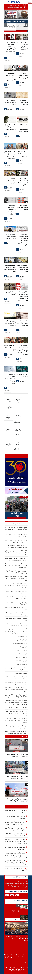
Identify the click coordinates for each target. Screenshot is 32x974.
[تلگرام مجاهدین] (17, 2)
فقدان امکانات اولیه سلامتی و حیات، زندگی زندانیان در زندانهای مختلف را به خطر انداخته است (16, 553)
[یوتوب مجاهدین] (14, 2)
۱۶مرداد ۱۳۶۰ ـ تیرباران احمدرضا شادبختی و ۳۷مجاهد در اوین (18, 22)
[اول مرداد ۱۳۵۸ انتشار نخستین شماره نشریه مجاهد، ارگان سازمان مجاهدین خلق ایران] (22, 228)
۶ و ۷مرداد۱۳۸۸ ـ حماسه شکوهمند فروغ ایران (23, 154)
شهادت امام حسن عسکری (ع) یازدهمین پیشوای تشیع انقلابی (16, 669)
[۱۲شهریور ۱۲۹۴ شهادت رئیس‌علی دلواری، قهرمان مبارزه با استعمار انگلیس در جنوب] (22, 286)
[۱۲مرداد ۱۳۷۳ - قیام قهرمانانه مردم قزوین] (10, 95)
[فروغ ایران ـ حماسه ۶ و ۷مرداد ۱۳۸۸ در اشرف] (10, 340)
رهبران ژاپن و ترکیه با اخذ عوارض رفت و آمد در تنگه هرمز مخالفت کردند (16, 572)
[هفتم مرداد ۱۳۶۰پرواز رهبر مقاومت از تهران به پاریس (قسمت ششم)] (10, 369)
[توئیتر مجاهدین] (12, 2)
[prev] (5, 25)
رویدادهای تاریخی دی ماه (17, 448)
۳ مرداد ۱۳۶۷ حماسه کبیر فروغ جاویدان (11, 180)
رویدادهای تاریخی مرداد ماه (18, 416)
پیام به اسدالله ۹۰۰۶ (22, 636)
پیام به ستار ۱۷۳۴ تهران (21, 657)
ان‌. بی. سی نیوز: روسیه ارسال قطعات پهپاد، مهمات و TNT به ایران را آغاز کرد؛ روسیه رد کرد (16, 713)
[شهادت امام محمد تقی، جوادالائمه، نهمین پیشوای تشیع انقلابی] (10, 259)
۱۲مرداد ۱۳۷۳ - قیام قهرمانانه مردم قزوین (10, 102)
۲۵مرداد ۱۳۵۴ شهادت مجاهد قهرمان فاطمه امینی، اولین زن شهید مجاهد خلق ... (11, 47)
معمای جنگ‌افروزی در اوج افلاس (19, 524)
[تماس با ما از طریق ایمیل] (16, 895)
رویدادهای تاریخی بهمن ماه (18, 443)
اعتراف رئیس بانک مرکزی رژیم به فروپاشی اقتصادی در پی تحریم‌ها (16, 598)
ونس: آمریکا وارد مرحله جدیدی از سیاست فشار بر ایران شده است (16, 603)
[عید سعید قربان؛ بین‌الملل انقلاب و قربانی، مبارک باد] (10, 228)
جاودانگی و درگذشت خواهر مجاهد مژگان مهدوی (16, 619)
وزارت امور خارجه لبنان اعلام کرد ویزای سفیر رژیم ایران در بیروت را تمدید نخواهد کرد (16, 732)
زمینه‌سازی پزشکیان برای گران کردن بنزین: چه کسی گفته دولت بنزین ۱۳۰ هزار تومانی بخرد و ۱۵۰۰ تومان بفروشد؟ (16, 529)
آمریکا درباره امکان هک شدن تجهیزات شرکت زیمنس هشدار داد (16, 727)
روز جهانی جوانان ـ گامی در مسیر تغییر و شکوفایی (10, 323)
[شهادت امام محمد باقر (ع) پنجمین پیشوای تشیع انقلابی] (22, 259)
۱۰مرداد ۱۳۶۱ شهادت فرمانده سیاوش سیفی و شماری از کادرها (23, 128)
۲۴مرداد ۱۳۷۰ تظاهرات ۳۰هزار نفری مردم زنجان (23, 75)
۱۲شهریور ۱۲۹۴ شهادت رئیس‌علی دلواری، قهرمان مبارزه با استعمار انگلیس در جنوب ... (22, 296)
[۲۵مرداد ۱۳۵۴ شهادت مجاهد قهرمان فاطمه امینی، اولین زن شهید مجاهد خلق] (10, 37)
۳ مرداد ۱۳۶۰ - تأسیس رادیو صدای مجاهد (22, 207)
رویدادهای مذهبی (8, 956)
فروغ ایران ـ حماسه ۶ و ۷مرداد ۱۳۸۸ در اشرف (10, 347)
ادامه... (11, 887)
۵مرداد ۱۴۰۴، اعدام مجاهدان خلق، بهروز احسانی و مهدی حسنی (10, 155)
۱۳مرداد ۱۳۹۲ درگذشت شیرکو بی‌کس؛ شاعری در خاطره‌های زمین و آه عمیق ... (22, 349)
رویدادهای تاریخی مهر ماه (17, 435)
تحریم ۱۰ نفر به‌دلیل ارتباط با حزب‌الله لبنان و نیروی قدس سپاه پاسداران (16, 678)
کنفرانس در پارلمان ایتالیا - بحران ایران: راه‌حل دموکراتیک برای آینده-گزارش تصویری (17, 939)
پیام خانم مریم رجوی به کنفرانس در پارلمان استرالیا (15, 848)
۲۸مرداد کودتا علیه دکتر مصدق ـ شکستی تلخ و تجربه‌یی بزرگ (22, 45)
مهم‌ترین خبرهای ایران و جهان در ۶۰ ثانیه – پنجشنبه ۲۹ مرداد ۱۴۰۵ (17, 778)
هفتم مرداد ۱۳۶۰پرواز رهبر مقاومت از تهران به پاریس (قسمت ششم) (10, 378)
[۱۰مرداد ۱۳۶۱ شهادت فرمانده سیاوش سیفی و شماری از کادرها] (22, 119)
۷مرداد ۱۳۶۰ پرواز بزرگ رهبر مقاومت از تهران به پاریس (10, 127)
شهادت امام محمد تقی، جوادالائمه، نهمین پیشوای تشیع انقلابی (10, 268)
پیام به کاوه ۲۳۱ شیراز (22, 640)
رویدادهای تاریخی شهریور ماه (8, 417)
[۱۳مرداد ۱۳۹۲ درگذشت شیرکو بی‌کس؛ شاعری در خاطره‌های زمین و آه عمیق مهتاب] (22, 340)
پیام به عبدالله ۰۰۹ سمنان (21, 650)
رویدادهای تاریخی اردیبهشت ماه (17, 401)
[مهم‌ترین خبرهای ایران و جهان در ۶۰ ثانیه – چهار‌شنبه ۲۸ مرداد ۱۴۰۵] (16, 790)
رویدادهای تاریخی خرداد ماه (8, 400)
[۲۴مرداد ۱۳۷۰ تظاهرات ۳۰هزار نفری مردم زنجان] (22, 68)
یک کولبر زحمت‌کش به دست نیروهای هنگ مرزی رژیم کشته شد (16, 536)
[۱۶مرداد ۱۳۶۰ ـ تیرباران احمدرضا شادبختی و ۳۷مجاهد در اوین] (10, 68)
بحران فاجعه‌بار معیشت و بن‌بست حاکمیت (17, 708)
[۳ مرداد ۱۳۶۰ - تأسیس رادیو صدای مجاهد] (22, 199)
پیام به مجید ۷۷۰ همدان (21, 654)
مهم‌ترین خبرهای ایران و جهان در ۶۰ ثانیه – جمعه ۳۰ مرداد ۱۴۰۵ (17, 755)
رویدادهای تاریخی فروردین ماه (8, 407)
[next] (26, 25)
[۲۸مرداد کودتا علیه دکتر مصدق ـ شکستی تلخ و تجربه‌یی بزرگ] (22, 37)
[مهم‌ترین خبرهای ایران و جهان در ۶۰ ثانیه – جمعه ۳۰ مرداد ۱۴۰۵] (16, 746)
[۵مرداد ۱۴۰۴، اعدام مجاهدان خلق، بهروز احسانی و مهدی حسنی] (10, 146)
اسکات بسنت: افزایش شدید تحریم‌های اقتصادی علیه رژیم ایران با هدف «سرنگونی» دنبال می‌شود (16, 586)
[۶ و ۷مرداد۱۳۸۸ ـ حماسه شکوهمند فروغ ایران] (22, 146)
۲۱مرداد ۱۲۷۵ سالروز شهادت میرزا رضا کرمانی (22, 323)
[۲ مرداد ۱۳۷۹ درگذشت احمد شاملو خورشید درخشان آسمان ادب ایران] (10, 199)
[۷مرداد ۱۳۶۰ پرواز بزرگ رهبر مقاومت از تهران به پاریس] (10, 119)
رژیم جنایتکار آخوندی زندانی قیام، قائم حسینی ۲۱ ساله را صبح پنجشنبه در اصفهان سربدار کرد (16, 689)
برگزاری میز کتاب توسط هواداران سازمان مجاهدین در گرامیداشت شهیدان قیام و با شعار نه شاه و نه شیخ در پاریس (16, 702)
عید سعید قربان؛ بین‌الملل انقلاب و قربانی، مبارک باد (11, 236)
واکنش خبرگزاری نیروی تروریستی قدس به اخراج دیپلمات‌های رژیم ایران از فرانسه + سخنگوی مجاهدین (16, 566)
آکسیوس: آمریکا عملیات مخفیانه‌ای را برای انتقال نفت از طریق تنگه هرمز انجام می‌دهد (16, 696)
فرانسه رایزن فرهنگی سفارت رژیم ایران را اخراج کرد (15, 817)
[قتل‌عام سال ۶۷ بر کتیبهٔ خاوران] (22, 369)
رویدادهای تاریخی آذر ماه (8, 430)
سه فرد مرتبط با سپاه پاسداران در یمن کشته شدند (16, 608)
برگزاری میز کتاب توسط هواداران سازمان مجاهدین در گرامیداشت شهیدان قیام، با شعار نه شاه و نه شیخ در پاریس (16, 631)
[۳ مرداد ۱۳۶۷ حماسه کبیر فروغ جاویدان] (10, 173)
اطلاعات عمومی (8, 958)
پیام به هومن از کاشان (22, 664)
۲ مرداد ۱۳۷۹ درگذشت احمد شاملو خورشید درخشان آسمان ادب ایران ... (11, 209)
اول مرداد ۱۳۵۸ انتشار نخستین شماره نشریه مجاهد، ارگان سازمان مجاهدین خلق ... (23, 239)
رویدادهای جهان (19, 956)
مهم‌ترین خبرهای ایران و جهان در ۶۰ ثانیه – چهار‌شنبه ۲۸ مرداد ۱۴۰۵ (17, 800)
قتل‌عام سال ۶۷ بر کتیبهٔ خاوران (22, 375)
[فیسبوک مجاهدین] (9, 2)
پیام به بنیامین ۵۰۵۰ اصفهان (20, 643)
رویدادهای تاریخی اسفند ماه (8, 444)
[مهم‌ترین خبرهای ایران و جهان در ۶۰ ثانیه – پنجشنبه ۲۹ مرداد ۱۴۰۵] (16, 768)
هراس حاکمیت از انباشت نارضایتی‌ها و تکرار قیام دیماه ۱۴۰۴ (16, 614)
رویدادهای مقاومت (19, 954)
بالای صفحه (25, 963)
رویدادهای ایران (8, 954)
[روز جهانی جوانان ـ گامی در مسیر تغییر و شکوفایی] (10, 315)
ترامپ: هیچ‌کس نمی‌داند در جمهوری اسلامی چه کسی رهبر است (16, 592)
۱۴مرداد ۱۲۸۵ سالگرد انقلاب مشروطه (24, 102)
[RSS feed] (19, 2)
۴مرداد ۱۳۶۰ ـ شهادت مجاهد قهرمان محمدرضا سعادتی (23, 181)
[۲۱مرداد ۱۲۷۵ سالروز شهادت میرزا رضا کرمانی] (22, 315)
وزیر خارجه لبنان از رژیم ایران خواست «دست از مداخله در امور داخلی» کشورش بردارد (16, 559)
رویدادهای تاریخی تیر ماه (17, 421)
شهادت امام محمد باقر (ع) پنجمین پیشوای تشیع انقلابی (22, 268)
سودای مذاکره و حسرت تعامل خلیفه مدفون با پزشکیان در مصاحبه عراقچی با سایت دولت (16, 546)
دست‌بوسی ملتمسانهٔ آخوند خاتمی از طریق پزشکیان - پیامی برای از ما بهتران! (16, 625)
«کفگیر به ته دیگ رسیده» (21, 673)
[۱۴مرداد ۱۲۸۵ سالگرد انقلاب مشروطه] (22, 94)
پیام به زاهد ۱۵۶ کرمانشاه (21, 661)
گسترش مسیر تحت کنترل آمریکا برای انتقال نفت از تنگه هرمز (15, 829)
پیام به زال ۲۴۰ (23, 647)
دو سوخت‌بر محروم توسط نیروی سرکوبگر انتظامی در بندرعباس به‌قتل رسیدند (16, 541)
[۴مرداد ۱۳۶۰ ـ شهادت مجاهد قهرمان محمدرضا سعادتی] (22, 173)
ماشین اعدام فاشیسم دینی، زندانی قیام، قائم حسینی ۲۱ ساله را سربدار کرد (16, 683)
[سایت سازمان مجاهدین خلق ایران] (16, 7)
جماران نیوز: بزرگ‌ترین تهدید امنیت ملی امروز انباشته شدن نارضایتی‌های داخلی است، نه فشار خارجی (16, 720)
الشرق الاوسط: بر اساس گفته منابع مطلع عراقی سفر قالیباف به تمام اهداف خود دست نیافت (16, 578)
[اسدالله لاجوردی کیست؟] (10, 286)
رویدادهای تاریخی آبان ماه (18, 429)
